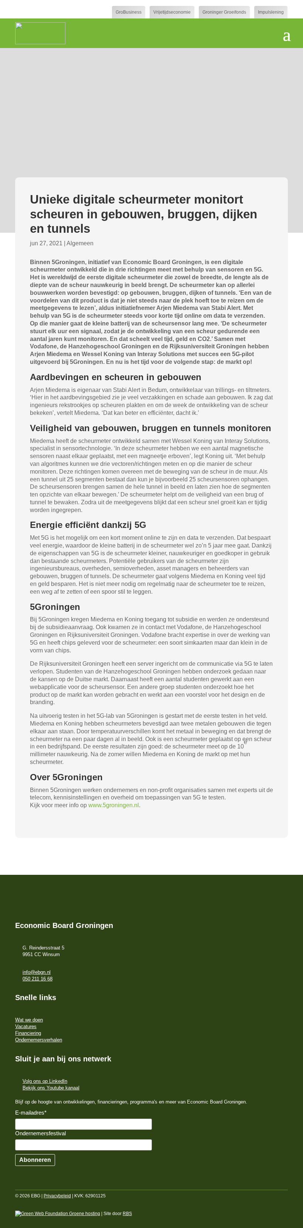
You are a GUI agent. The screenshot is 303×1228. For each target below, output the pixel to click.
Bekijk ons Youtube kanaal (51, 1088)
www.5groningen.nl (113, 805)
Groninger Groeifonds (224, 12)
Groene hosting (84, 1213)
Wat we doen (29, 1020)
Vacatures (26, 1026)
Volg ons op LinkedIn (45, 1081)
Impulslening (271, 12)
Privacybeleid (57, 1195)
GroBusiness (129, 12)
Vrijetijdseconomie (172, 12)
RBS (127, 1213)
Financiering (28, 1033)
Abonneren (35, 1160)
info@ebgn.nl (37, 972)
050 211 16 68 (37, 979)
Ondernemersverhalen (38, 1040)
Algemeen (80, 243)
